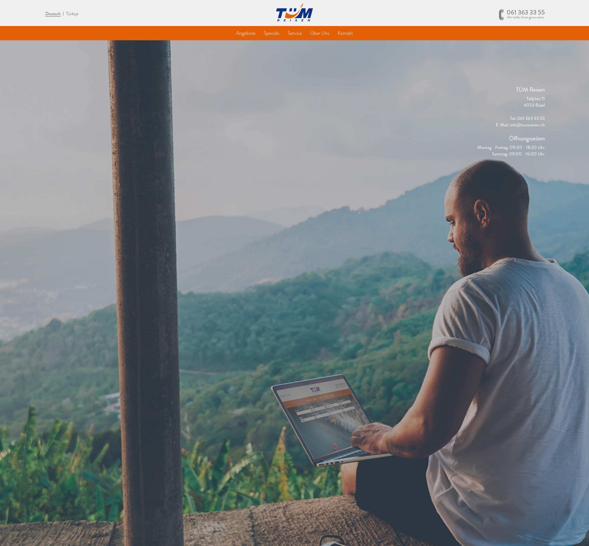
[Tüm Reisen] (294, 20)
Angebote (245, 33)
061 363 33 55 (526, 14)
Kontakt (345, 33)
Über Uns (319, 33)
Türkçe (72, 14)
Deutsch (53, 14)
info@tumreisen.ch (527, 125)
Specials (271, 33)
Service (295, 33)
